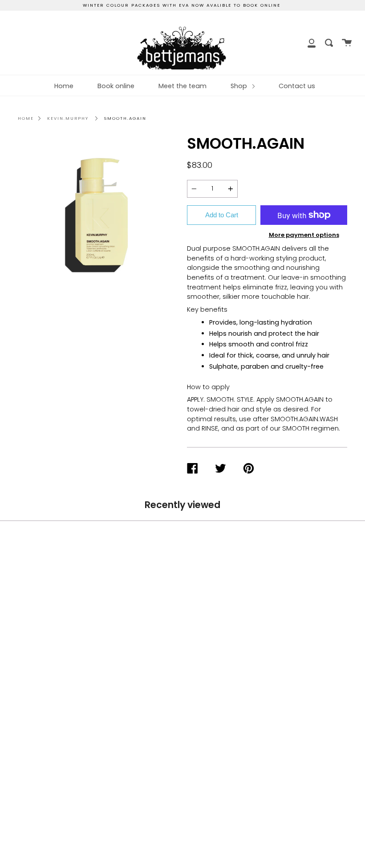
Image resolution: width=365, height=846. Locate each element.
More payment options (304, 235)
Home (63, 85)
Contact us (297, 85)
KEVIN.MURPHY (68, 118)
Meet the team (182, 85)
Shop (240, 85)
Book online (115, 85)
